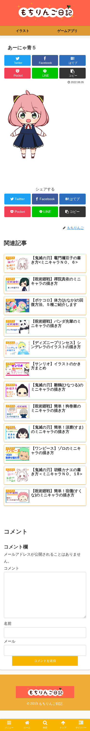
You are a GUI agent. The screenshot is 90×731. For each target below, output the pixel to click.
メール (9, 641)
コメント (11, 568)
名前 (8, 623)
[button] (80, 516)
